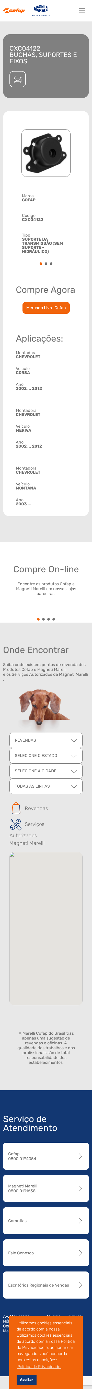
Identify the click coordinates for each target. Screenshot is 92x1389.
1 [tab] (41, 264)
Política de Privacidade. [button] (39, 1366)
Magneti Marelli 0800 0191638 (22, 1188)
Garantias (17, 1220)
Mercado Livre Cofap (46, 307)
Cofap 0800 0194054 (22, 1156)
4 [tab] (53, 620)
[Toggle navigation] (82, 11)
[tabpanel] (46, 223)
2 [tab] (46, 264)
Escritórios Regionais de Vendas (38, 1285)
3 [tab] (51, 264)
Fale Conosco (21, 1253)
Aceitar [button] (26, 1380)
